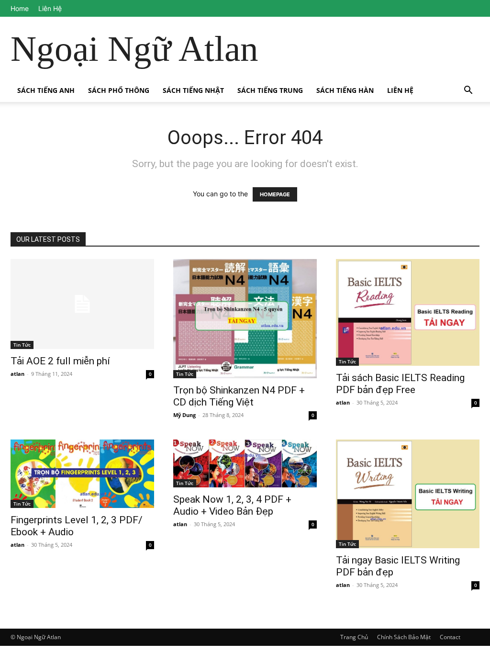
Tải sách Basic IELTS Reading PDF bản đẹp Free (400, 383)
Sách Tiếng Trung (270, 90)
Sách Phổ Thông (118, 90)
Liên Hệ (50, 8)
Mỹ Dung (184, 414)
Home (20, 8)
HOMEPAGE (275, 194)
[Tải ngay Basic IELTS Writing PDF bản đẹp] (407, 494)
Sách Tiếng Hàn (345, 90)
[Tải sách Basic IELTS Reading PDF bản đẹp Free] (407, 312)
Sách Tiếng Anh (46, 90)
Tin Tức (22, 344)
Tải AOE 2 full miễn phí (60, 361)
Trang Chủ (354, 637)
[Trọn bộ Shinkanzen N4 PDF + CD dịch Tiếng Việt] (245, 318)
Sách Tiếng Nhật (193, 90)
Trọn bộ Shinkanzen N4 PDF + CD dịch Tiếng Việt (239, 396)
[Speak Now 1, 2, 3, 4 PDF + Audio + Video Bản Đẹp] (245, 463)
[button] (468, 91)
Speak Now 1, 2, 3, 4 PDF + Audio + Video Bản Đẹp (232, 505)
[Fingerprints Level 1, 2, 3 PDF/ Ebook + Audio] (82, 473)
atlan (17, 373)
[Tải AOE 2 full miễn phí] (82, 304)
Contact (450, 637)
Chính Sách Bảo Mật (404, 637)
